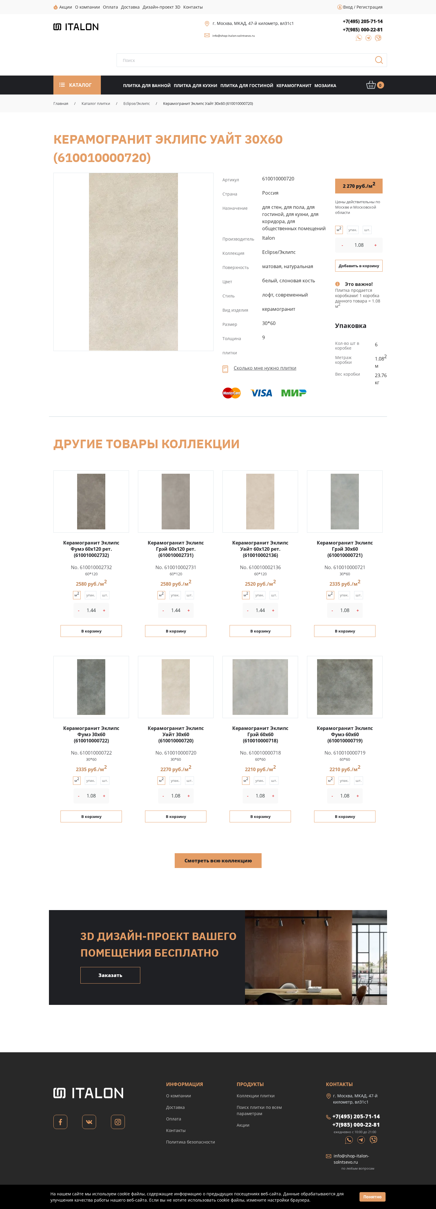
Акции (243, 1125)
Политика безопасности (190, 1142)
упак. (353, 229)
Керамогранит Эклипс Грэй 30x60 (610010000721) (345, 548)
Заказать (110, 975)
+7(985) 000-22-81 (363, 29)
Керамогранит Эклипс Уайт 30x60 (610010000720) (133, 262)
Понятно (372, 1197)
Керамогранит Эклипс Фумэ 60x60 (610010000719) (345, 734)
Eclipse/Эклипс (136, 103)
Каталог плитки (96, 103)
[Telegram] (366, 40)
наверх (414, 1152)
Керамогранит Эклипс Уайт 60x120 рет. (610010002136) (260, 548)
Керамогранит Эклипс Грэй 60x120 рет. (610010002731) (176, 548)
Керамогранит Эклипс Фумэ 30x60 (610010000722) (91, 734)
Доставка (175, 1107)
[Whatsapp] (349, 1139)
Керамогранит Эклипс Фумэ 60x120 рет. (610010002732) (91, 548)
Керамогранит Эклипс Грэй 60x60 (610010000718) (260, 734)
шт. (367, 229)
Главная (60, 103)
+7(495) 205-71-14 (363, 21)
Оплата (173, 1119)
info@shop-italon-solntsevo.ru (233, 35)
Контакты (176, 1130)
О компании (178, 1095)
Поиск (381, 62)
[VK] (89, 1123)
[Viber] (375, 40)
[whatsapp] (357, 40)
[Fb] (60, 1123)
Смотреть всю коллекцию (218, 860)
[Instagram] (118, 1123)
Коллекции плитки (256, 1095)
